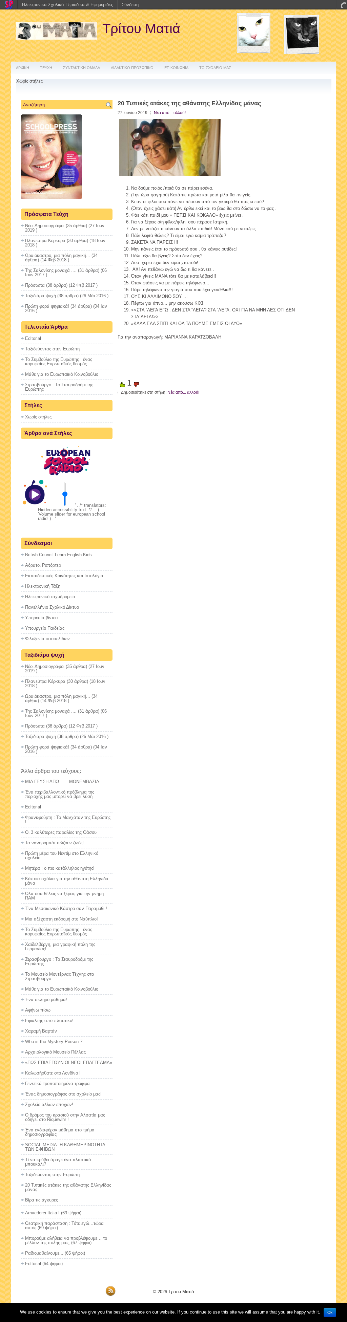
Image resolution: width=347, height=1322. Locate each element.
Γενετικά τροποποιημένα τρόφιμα (57, 1083)
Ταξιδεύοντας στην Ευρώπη (52, 348)
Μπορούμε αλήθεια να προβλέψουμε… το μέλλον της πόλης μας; (66, 1240)
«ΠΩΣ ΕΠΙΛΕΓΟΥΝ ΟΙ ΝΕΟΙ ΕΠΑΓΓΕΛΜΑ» (68, 1062)
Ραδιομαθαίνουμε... (44, 1253)
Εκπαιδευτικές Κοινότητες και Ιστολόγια (64, 575)
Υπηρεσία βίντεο (41, 617)
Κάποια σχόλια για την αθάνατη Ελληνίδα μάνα (66, 881)
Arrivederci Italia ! (42, 1212)
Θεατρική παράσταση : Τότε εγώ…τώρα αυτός (64, 1225)
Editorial (33, 338)
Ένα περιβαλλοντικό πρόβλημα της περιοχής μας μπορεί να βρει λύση (59, 794)
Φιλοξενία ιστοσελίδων (47, 638)
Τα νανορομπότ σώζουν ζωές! (54, 842)
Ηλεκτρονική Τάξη (42, 586)
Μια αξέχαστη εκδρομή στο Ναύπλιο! (61, 919)
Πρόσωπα (35, 285)
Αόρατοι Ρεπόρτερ (43, 565)
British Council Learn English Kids (58, 554)
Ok (329, 1312)
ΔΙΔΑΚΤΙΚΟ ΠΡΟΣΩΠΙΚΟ (132, 68)
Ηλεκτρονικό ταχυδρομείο (50, 596)
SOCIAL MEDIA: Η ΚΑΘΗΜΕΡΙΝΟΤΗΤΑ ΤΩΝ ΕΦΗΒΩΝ (65, 1147)
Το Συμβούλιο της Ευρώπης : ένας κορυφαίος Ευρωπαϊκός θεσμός (58, 361)
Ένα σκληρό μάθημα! (46, 999)
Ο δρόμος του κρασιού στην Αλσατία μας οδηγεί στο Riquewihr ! (65, 1117)
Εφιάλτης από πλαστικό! (49, 1020)
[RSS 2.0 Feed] (110, 1294)
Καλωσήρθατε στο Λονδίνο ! (53, 1073)
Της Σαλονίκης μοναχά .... (51, 270)
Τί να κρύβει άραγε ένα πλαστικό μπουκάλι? (58, 1162)
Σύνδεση (130, 4)
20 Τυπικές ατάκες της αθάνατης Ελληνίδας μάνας (68, 1187)
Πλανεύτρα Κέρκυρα (45, 240)
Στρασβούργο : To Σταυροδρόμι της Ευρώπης (59, 387)
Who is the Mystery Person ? (53, 1041)
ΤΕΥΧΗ (46, 68)
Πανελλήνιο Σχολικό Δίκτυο (52, 607)
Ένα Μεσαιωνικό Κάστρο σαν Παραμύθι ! (66, 908)
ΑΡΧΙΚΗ (22, 68)
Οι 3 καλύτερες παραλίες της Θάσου (61, 832)
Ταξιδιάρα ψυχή (40, 295)
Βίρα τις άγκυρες (41, 1199)
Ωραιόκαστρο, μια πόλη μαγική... (57, 255)
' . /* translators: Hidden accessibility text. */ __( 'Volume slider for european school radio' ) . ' (72, 512)
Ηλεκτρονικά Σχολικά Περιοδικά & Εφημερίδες (67, 4)
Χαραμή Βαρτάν (41, 1031)
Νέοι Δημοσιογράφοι (44, 225)
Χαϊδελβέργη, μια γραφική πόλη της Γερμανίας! (60, 946)
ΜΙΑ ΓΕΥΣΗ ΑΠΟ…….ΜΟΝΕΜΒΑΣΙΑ (62, 781)
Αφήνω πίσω (37, 1010)
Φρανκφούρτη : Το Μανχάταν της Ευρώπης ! (67, 819)
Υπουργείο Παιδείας (44, 628)
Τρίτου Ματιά (141, 28)
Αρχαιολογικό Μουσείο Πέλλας (55, 1052)
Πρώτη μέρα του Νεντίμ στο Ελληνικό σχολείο (61, 855)
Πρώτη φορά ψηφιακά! (47, 306)
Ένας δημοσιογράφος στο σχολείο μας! (63, 1094)
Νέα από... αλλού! (170, 112)
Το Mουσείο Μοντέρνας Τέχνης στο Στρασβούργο (59, 976)
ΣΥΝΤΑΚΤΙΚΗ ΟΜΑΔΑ (81, 68)
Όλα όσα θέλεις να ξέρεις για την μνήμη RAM (64, 896)
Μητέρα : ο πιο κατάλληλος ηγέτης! (60, 868)
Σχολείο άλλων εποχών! (49, 1104)
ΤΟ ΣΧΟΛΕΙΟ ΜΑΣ (215, 68)
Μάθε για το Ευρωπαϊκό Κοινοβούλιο (61, 374)
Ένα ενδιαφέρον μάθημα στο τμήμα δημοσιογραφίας (60, 1132)
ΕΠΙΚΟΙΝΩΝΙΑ (176, 68)
